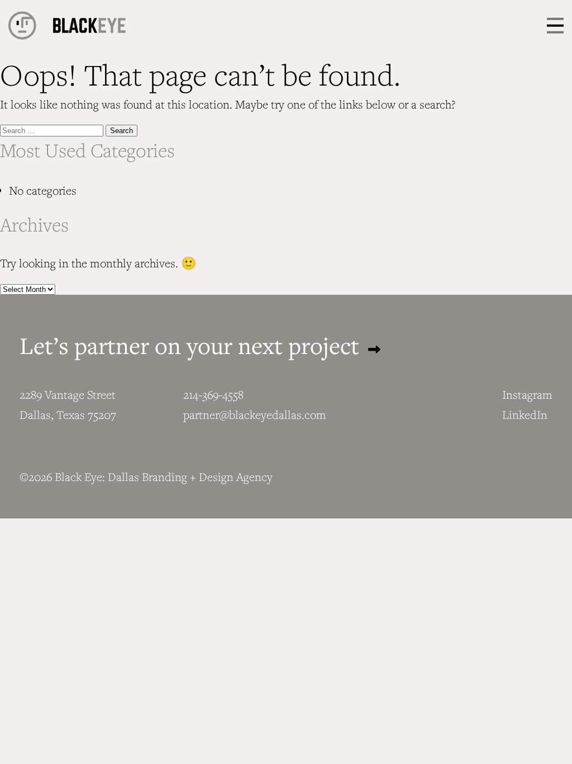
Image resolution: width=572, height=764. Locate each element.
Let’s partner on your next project (192, 345)
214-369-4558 (213, 394)
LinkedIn (524, 414)
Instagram (527, 394)
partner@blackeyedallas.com (254, 414)
